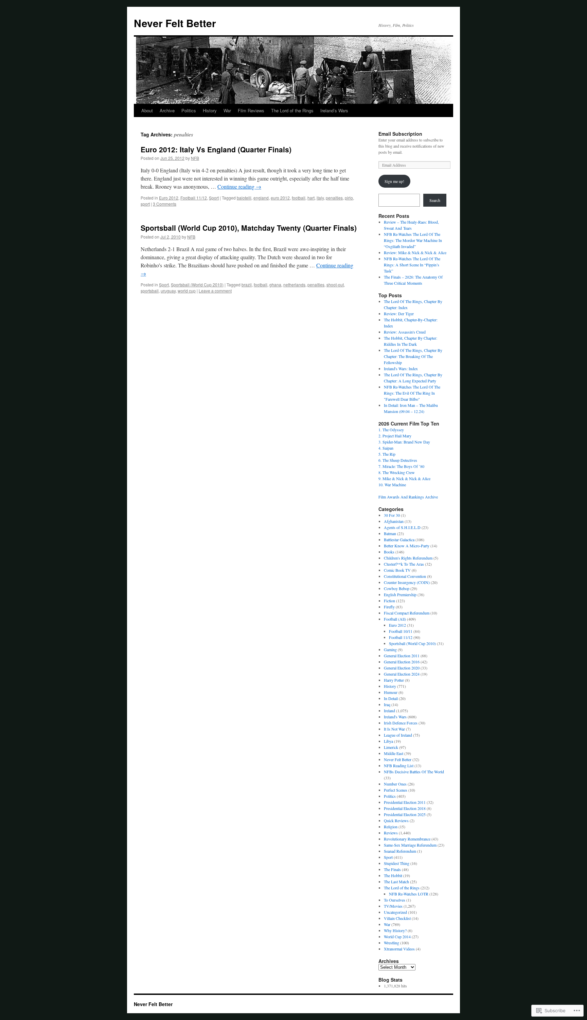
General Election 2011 (402, 655)
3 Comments (164, 204)
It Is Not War (394, 729)
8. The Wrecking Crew (396, 472)
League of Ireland (398, 735)
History (210, 110)
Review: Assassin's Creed (405, 332)
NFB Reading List (398, 765)
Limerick (391, 747)
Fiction (389, 600)
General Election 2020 (402, 667)
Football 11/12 (193, 198)
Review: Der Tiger (399, 313)
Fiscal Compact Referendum (406, 613)
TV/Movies (393, 906)
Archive (167, 110)
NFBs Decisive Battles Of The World (414, 771)
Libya (388, 741)
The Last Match (396, 881)
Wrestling (391, 942)
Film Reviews (251, 110)
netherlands (294, 284)
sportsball (150, 291)
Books (389, 551)
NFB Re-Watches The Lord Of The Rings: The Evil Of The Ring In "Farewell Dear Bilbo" (412, 393)
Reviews (391, 832)
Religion (390, 826)
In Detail (391, 698)
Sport (214, 198)
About (147, 110)
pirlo (349, 198)
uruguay (168, 291)
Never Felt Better (175, 23)
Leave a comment (215, 291)
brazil (247, 284)
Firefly (389, 606)
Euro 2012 (168, 198)
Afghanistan (394, 521)
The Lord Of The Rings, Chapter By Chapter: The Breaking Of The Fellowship (413, 356)
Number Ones (395, 784)
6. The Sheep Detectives (397, 460)
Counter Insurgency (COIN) (407, 582)
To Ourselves (394, 900)
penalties (334, 198)
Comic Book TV (397, 570)
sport (145, 204)
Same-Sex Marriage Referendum (410, 845)
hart (311, 198)
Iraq (387, 704)
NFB (195, 158)
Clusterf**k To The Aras (404, 564)
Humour (390, 692)
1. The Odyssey (391, 429)
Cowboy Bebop (396, 588)
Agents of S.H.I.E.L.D (402, 527)
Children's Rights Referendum (408, 558)
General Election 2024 (402, 674)
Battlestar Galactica (399, 539)
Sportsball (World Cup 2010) (197, 284)
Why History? (395, 930)
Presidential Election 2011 (405, 802)
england (261, 198)
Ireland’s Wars (334, 110)
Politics (188, 110)
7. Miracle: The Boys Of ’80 (401, 466)
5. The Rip (386, 454)
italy (320, 198)
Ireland (389, 710)
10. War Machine (392, 484)
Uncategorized (395, 912)
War (227, 110)
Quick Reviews (396, 820)
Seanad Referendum (400, 851)
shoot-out (335, 284)
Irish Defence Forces (400, 722)
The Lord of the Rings (292, 110)
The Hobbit (393, 875)
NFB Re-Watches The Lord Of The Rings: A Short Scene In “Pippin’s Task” (412, 264)
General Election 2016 (402, 661)
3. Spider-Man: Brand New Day (404, 442)
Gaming (390, 649)
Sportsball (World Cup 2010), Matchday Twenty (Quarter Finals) (249, 228)
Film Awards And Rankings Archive (408, 496)
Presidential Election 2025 (405, 814)
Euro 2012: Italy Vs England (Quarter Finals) (216, 149)
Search (434, 200)
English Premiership (400, 594)
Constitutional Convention (405, 576)
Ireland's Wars (395, 716)
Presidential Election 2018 (405, 808)
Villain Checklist (397, 918)
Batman (390, 533)
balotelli (244, 198)
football (298, 198)
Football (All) (395, 619)
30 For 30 (392, 515)
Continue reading (239, 186)
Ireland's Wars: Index (401, 368)
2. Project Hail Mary (394, 435)
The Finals (392, 869)
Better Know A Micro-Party (406, 545)
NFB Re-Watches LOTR (408, 893)
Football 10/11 (400, 631)
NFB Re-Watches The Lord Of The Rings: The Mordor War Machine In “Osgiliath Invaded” (413, 240)
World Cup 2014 (397, 936)
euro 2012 (280, 198)
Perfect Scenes (395, 790)
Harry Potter (394, 680)
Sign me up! (394, 181)
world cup (187, 291)
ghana (275, 284)
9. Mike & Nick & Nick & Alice (404, 478)
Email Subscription (400, 133)
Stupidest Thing (396, 863)
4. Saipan (385, 448)
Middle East (393, 753)
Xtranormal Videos (399, 948)
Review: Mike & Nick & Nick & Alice (415, 252)
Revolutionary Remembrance (407, 839)
